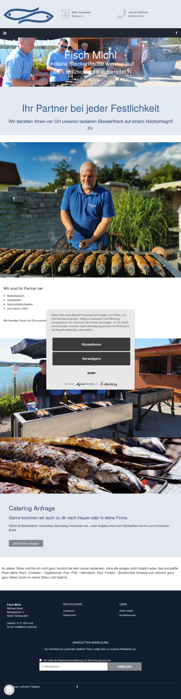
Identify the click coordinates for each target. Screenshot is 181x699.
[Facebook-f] (176, 33)
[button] (5, 33)
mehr (91, 373)
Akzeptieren (91, 344)
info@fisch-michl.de (25, 627)
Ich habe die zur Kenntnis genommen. (78, 660)
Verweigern (91, 358)
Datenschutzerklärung (70, 660)
